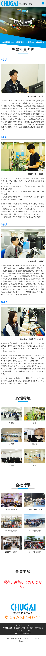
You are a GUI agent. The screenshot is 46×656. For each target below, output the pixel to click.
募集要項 (40, 42)
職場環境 (20, 42)
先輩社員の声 (8, 42)
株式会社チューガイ (16, 3)
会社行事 (30, 42)
